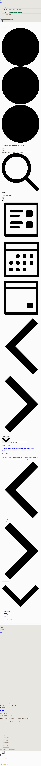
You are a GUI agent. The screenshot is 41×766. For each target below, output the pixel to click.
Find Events (4, 192)
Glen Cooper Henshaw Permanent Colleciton (13, 12)
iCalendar (5, 613)
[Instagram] (1, 2)
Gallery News (5, 740)
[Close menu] (0, 755)
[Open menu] (1, 21)
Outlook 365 (6, 614)
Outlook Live (6, 616)
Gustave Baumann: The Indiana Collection (12, 9)
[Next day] (21, 432)
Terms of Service (6, 747)
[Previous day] (21, 374)
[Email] (3, 710)
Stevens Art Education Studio (8, 739)
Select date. (12, 442)
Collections (3, 758)
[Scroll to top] (1, 752)
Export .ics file (6, 617)
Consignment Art (7, 14)
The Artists (5, 735)
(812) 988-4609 (3, 707)
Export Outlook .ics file (8, 619)
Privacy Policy (5, 745)
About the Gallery (6, 737)
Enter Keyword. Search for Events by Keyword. (10, 152)
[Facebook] (0, 2)
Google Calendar (7, 611)
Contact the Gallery (6, 742)
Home (4, 5)
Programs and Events (8, 16)
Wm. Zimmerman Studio (9, 10)
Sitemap (4, 743)
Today (3, 435)
